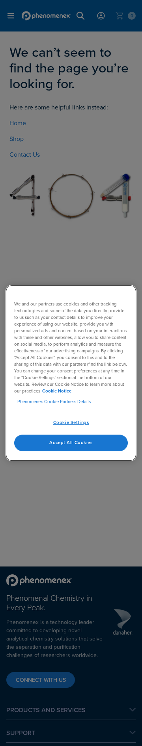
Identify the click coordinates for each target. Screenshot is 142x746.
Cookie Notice (56, 391)
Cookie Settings (71, 423)
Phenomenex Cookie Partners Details (54, 401)
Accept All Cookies (70, 442)
